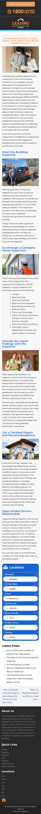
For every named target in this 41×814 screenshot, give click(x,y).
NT (3, 792)
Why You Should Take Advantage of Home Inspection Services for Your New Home (10, 696)
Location (5, 755)
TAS (3, 796)
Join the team (8, 764)
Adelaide (13, 608)
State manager (8, 766)
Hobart (12, 637)
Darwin (12, 627)
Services (5, 752)
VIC (3, 783)
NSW (4, 779)
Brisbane (13, 579)
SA (3, 786)
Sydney (12, 589)
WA (3, 789)
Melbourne (13, 598)
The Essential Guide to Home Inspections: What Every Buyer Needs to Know (20, 678)
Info (3, 758)
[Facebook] (4, 802)
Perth (11, 618)
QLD (3, 776)
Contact (5, 761)
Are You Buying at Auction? (18, 664)
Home (4, 750)
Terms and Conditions (20, 811)
